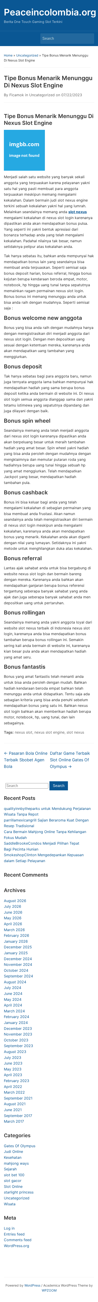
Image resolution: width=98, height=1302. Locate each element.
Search (88, 38)
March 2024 (14, 1011)
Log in (9, 1228)
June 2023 (13, 1063)
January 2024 (16, 1022)
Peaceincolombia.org (50, 12)
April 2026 (13, 924)
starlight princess (19, 1192)
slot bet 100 (14, 1175)
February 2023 (16, 1080)
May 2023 (12, 1069)
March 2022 (14, 1092)
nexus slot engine (49, 732)
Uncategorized (27, 55)
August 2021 (15, 1104)
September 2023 (18, 1045)
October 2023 (16, 1040)
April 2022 (13, 1086)
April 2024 (13, 1005)
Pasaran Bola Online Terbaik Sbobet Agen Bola (25, 760)
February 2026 (16, 935)
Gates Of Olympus (19, 1146)
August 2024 (15, 982)
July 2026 (12, 906)
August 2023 (15, 1051)
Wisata (9, 1204)
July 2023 (12, 1057)
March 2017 (14, 1121)
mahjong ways (16, 1163)
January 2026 (16, 941)
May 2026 (12, 918)
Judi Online (13, 1151)
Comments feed (17, 1240)
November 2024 (18, 964)
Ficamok (16, 95)
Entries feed (14, 1234)
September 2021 (18, 1098)
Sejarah (10, 1169)
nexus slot (23, 732)
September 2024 (18, 976)
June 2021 (13, 1109)
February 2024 (16, 1016)
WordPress (32, 1285)
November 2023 (18, 1034)
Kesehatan (12, 1157)
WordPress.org (16, 1245)
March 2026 (14, 929)
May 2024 (12, 999)
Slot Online (13, 1186)
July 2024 (12, 987)
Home (8, 55)
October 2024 (16, 970)
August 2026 (15, 900)
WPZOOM (49, 1290)
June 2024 (13, 993)
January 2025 (16, 953)
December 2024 (18, 959)
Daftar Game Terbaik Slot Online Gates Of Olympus (70, 760)
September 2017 (18, 1115)
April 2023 (13, 1075)
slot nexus (77, 212)
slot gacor (12, 1180)
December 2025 (18, 947)
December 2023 (18, 1028)
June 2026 (13, 912)
